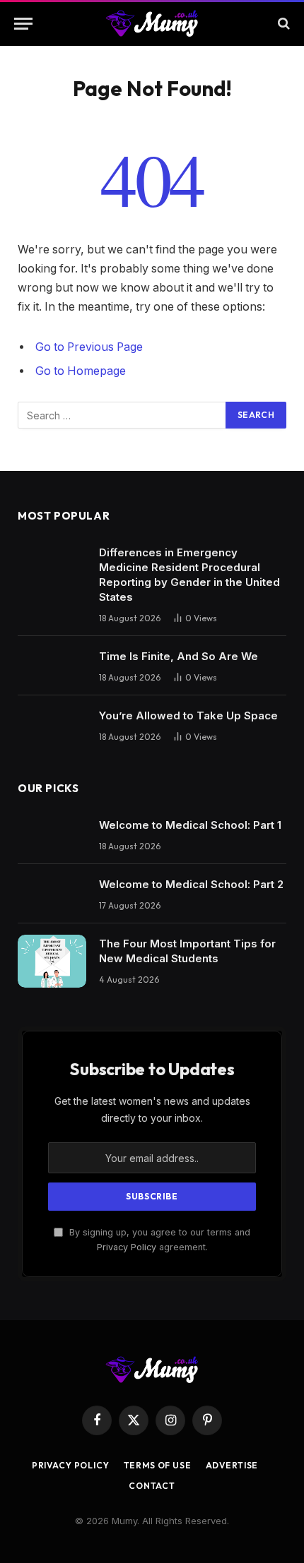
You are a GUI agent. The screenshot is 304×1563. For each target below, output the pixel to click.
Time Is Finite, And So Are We (178, 656)
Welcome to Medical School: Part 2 (191, 884)
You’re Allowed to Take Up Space (188, 715)
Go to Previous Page (89, 347)
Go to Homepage (80, 371)
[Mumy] (152, 23)
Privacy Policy (126, 1247)
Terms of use (158, 1465)
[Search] (282, 24)
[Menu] (23, 24)
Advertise (232, 1465)
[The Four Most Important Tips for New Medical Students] (52, 961)
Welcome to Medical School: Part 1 (190, 825)
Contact (152, 1485)
